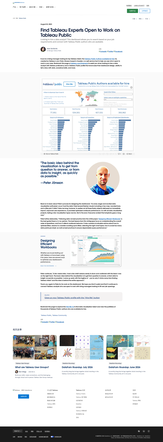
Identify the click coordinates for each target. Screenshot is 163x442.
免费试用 (24, 396)
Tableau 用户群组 (81, 397)
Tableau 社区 (80, 390)
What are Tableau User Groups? (32, 367)
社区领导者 (79, 400)
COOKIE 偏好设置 (43, 436)
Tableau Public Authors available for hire (99, 59)
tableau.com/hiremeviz (79, 63)
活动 (77, 417)
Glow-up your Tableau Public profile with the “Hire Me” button (72, 298)
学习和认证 (136, 397)
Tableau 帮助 (137, 400)
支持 (134, 390)
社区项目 (78, 407)
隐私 (26, 436)
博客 (17, 18)
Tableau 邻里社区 (81, 411)
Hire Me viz (70, 307)
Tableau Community (59, 315)
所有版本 (135, 404)
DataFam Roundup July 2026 (77, 367)
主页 (14, 18)
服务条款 (20, 436)
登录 (147, 5)
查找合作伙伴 (109, 394)
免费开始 (132, 11)
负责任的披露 (33, 436)
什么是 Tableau (52, 390)
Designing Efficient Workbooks (109, 219)
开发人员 (39, 431)
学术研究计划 (80, 414)
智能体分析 (50, 394)
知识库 (135, 394)
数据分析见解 (51, 400)
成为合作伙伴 (109, 397)
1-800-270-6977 (139, 5)
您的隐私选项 (57, 436)
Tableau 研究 (51, 404)
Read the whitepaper (47, 266)
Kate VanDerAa (52, 48)
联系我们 (129, 5)
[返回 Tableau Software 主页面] (21, 2)
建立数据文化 (51, 397)
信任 (26, 431)
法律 (14, 436)
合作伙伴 (108, 390)
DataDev (78, 404)
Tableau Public (22, 18)
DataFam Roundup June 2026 (124, 367)
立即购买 (145, 11)
